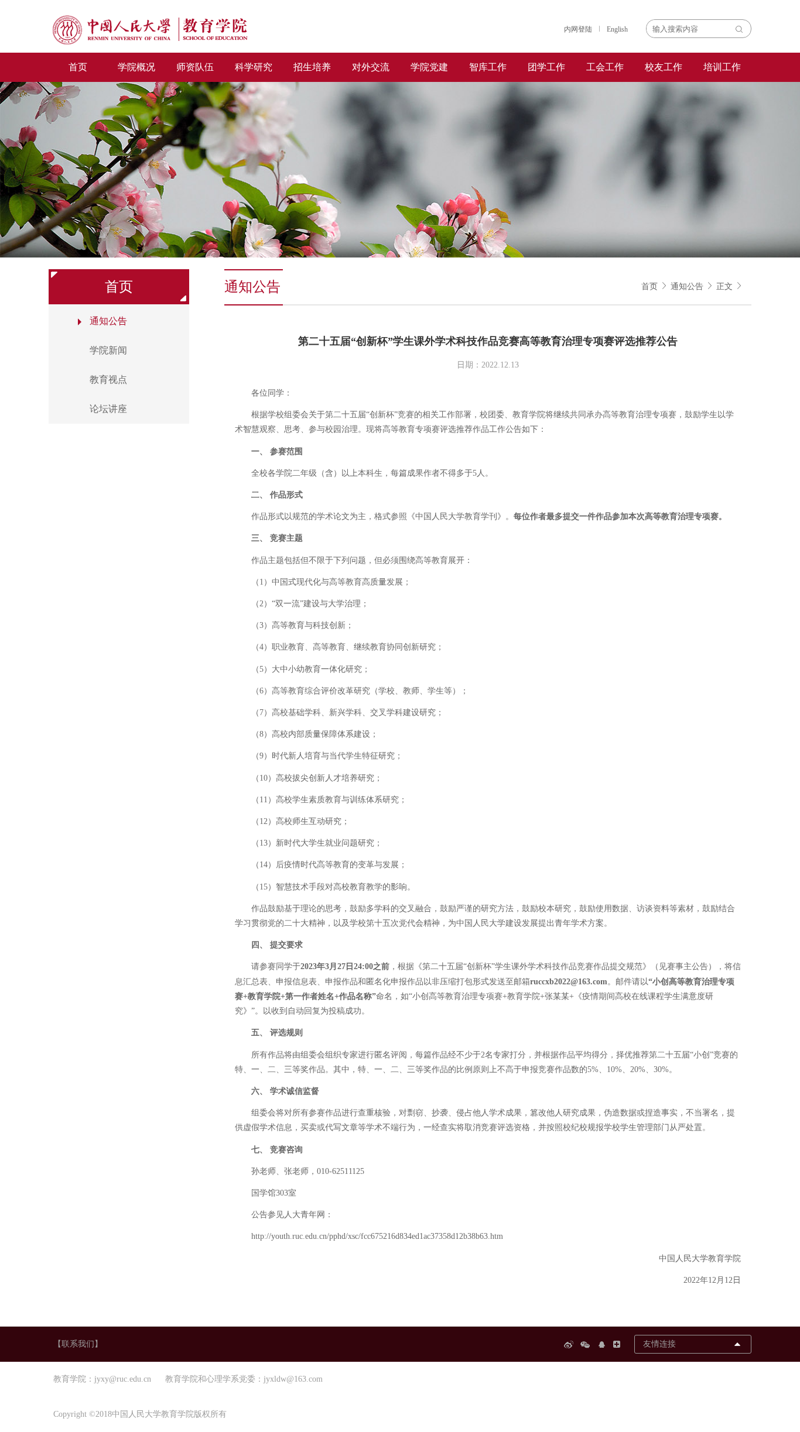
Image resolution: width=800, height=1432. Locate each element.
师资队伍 (195, 67)
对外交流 (370, 67)
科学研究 (253, 67)
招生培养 (312, 67)
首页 (78, 67)
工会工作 (605, 67)
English (617, 29)
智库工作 (488, 67)
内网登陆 (578, 29)
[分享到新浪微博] (570, 1344)
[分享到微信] (586, 1344)
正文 (724, 286)
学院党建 (429, 67)
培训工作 (722, 67)
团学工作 (546, 67)
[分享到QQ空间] (603, 1344)
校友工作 (663, 67)
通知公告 (687, 286)
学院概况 (136, 67)
